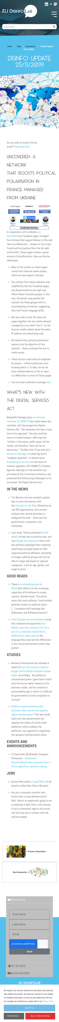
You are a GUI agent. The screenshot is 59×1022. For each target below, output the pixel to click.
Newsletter (31, 46)
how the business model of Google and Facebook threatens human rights (31, 671)
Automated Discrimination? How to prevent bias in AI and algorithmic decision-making (31, 762)
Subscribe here (21, 146)
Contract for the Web (25, 505)
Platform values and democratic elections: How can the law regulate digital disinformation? (29, 710)
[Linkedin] (46, 3)
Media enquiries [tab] (20, 973)
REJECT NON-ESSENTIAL (40, 1016)
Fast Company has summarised (27, 619)
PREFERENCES (13, 1016)
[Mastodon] (55, 3)
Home (9, 46)
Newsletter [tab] (17, 900)
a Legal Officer (38, 781)
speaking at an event (19, 462)
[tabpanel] (29, 932)
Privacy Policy (48, 1001)
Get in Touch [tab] (18, 966)
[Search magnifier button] (54, 26)
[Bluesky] (51, 4)
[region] (29, 1003)
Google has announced (27, 540)
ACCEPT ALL (29, 1008)
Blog (19, 46)
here (48, 382)
